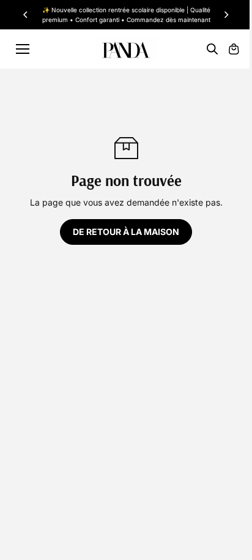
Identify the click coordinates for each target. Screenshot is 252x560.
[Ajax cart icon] (233, 49)
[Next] (225, 14)
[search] (212, 49)
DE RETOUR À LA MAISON (126, 231)
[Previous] (26, 14)
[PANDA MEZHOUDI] (126, 49)
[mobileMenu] (22, 48)
